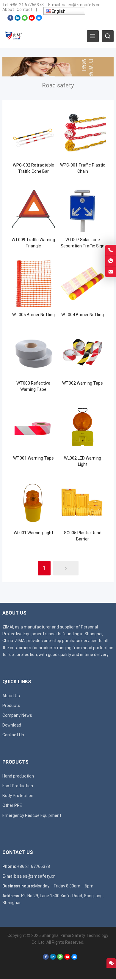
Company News (17, 715)
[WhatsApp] (24, 19)
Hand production (18, 776)
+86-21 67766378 (27, 4)
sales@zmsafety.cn (81, 4)
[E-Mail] (39, 19)
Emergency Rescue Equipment (31, 815)
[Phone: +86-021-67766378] (110, 250)
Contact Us (13, 734)
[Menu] (93, 36)
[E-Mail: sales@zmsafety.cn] (110, 272)
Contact (24, 9)
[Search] (108, 36)
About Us (11, 695)
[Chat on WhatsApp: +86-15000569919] (110, 261)
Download (11, 725)
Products (11, 705)
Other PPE (12, 805)
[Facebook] (10, 19)
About (8, 9)
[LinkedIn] (17, 19)
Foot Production (17, 785)
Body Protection (17, 795)
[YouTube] (31, 19)
